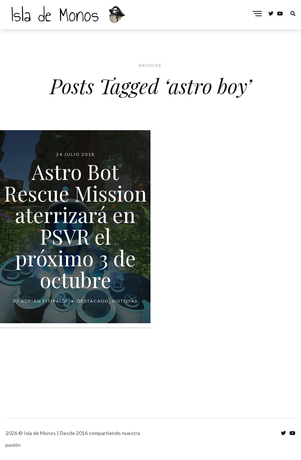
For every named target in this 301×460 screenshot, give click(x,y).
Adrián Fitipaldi (44, 300)
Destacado (93, 300)
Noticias (125, 300)
